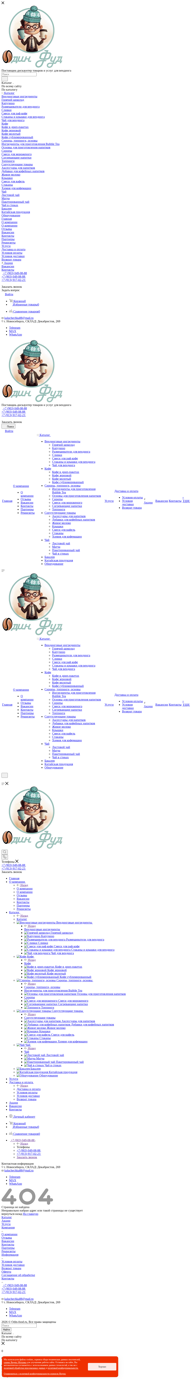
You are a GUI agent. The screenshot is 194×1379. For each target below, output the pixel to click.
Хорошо (102, 1366)
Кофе (27, 963)
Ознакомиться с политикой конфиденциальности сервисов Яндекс (35, 1373)
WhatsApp (15, 334)
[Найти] (5, 78)
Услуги (6, 1224)
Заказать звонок (27, 1157)
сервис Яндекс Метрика (15, 1362)
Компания (8, 1227)
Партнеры (8, 1247)
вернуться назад (12, 1213)
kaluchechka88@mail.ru (19, 317)
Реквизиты (9, 1251)
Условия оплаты (12, 1261)
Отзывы (7, 1237)
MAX (12, 331)
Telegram (14, 327)
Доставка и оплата (29, 1089)
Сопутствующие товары (40, 1017)
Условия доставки (13, 1264)
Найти (6, 1329)
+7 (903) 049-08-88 (14, 273)
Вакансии (8, 1241)
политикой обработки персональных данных (24, 1368)
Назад (24, 885)
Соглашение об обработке (18, 1275)
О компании (25, 888)
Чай (26, 1051)
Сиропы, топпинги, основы (42, 987)
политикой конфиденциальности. (63, 1368)
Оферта (6, 1271)
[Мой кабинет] (3, 780)
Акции (6, 1220)
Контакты (8, 1244)
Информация (10, 1254)
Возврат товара (11, 1268)
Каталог (22, 919)
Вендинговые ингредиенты (42, 929)
